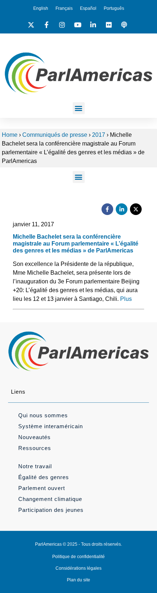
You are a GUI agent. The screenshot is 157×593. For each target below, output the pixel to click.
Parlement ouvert (41, 488)
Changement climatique (50, 499)
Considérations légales (78, 568)
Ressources (34, 448)
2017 (98, 135)
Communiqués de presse (54, 135)
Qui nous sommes (43, 415)
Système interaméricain (50, 426)
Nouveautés (34, 437)
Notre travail (35, 466)
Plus (126, 299)
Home (10, 135)
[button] (79, 108)
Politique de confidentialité (78, 556)
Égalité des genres (43, 477)
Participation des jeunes (51, 510)
